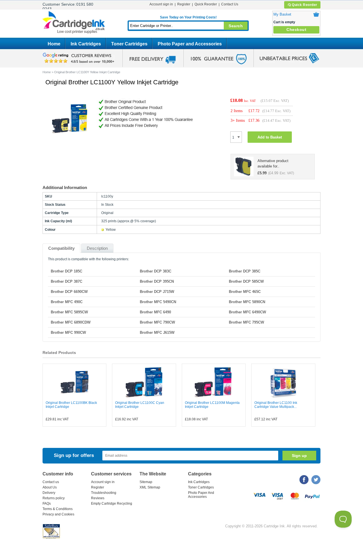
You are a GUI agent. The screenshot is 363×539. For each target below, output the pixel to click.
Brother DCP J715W (157, 292)
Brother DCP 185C (66, 271)
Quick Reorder (304, 5)
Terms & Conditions (58, 509)
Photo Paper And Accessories (201, 495)
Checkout (296, 29)
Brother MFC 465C (245, 292)
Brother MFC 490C (67, 302)
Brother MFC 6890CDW (70, 322)
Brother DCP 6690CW (69, 292)
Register (183, 4)
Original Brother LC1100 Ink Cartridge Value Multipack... (275, 405)
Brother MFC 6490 (155, 312)
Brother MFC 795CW (246, 322)
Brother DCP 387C (66, 281)
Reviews (97, 498)
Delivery (49, 493)
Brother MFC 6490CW (247, 312)
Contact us (51, 482)
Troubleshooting (103, 493)
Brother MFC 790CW (157, 322)
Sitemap (146, 482)
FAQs (47, 504)
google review (79, 58)
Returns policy (54, 498)
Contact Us (229, 4)
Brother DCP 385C (244, 271)
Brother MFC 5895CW (69, 312)
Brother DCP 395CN (157, 281)
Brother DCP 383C (155, 271)
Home (54, 43)
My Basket (282, 14)
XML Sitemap (150, 487)
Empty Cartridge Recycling (111, 504)
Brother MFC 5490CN (158, 302)
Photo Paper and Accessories (190, 43)
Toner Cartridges (129, 43)
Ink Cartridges (86, 43)
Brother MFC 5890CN (247, 302)
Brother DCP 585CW (246, 281)
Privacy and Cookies (58, 514)
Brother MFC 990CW (68, 332)
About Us (50, 487)
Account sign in (161, 4)
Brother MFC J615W (157, 332)
